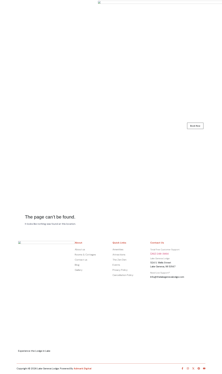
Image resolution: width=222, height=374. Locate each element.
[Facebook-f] (182, 368)
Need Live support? (160, 272)
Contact (176, 125)
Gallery (162, 125)
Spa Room (40, 125)
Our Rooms (23, 125)
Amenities (57, 125)
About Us (134, 125)
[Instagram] (188, 368)
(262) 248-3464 (159, 253)
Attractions (75, 125)
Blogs (149, 125)
